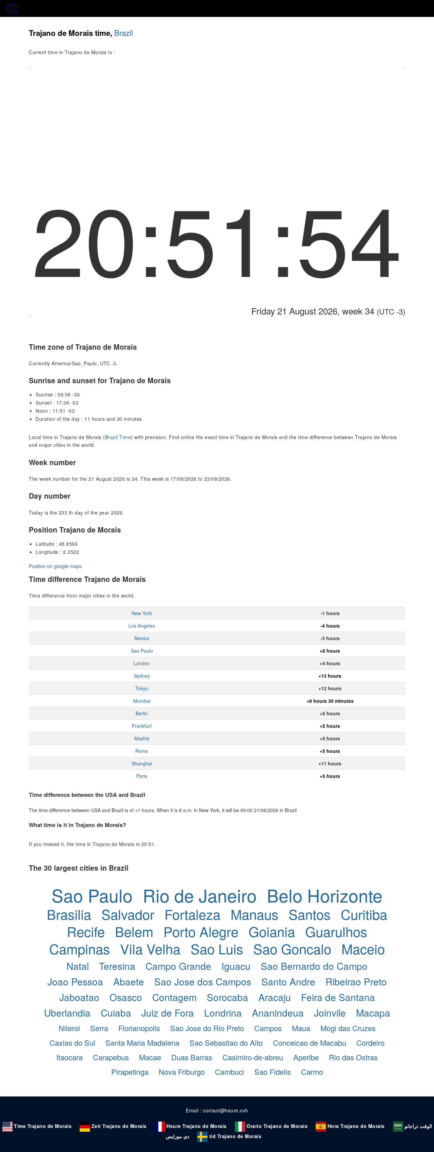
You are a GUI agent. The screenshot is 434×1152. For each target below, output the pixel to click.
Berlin (142, 713)
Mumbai (142, 700)
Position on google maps (55, 566)
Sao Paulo (142, 650)
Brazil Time (118, 437)
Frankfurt (142, 725)
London (142, 663)
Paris (141, 776)
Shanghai (142, 763)
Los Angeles (142, 625)
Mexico (142, 638)
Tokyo (141, 688)
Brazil (123, 32)
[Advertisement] (217, 117)
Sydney (142, 675)
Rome (141, 750)
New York (142, 613)
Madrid (141, 738)
